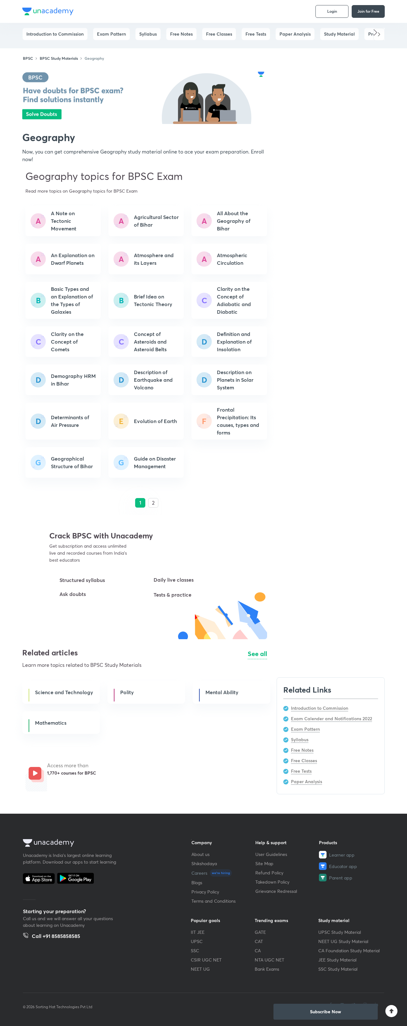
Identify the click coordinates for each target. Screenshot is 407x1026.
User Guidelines (271, 854)
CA (258, 950)
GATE (260, 932)
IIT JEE (197, 932)
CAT (259, 941)
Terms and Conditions (213, 901)
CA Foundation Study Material (349, 950)
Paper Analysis (295, 34)
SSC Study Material (337, 969)
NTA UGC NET (269, 960)
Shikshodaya (204, 863)
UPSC (197, 941)
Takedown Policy (272, 882)
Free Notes (181, 34)
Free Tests (255, 34)
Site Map (264, 863)
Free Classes (219, 34)
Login (332, 11)
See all (257, 653)
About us (200, 854)
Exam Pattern (111, 34)
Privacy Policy (205, 892)
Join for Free (368, 11)
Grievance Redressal (276, 891)
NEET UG (200, 969)
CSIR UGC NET (206, 960)
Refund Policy (269, 873)
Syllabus (148, 34)
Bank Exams (267, 969)
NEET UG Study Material (343, 941)
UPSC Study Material (339, 932)
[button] (379, 34)
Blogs (196, 882)
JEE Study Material (337, 960)
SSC (195, 950)
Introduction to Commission (55, 34)
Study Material (339, 34)
